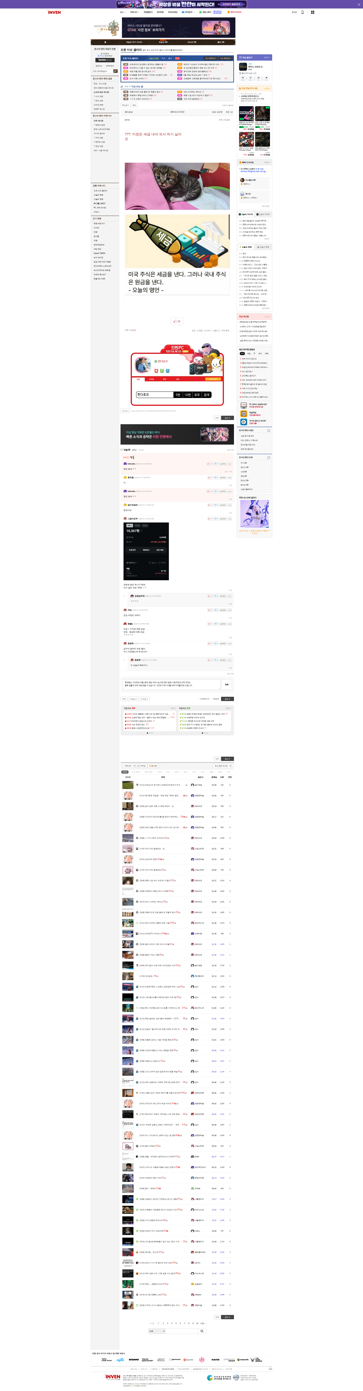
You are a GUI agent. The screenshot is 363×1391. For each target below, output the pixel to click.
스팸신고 (216, 330)
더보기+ (173, 708)
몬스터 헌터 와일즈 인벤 (105, 49)
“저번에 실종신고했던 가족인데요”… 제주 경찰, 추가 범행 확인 (168, 1125)
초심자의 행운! (148, 859)
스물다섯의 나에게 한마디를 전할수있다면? (160, 1093)
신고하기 (207, 330)
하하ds (197, 1188)
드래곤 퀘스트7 (100, 274)
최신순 (141, 450)
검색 (115, 71)
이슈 (136, 772)
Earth (197, 1157)
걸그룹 (96, 236)
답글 (226, 471)
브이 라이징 (98, 257)
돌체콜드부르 (200, 1252)
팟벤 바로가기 (99, 223)
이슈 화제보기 (225, 58)
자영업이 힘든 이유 (150, 1178)
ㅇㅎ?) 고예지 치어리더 (152, 838)
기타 (228, 772)
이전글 (143, 699)
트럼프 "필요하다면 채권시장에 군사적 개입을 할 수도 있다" (167, 1029)
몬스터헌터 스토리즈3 (102, 266)
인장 (138, 379)
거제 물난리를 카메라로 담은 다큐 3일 (158, 997)
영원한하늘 (199, 795)
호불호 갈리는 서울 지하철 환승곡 (156, 1040)
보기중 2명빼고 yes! (151, 1295)
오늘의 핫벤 (98, 195)
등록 (226, 684)
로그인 (294, 12)
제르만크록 (199, 1093)
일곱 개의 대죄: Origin (102, 262)
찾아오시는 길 (216, 1369)
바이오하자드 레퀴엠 (102, 270)
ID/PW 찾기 (110, 66)
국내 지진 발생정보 (150, 870)
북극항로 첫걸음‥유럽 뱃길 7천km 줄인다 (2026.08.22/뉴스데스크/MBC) (173, 795)
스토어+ (267, 88)
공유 (194, 330)
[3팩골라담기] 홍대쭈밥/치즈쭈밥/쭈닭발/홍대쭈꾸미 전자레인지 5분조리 (255, 322)
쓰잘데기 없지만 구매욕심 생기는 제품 (158, 1199)
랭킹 (164, 379)
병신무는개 (199, 923)
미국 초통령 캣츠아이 (151, 1220)
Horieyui (198, 1295)
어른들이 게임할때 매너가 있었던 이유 (158, 1210)
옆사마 (197, 1263)
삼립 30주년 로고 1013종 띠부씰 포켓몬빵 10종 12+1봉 (255, 341)
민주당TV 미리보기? (151, 934)
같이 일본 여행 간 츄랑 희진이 (155, 806)
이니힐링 (162, 371)
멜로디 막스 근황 (149, 955)
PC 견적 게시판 (100, 208)
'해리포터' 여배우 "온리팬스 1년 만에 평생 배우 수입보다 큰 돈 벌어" (171, 1114)
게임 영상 (97, 249)
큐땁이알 (198, 1305)
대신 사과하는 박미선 (151, 902)
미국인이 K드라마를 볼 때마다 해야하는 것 (160, 817)
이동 (230, 471)
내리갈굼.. (147, 976)
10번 (187, 395)
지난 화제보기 (210, 58)
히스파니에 (199, 1273)
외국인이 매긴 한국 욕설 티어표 (155, 1103)
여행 (95, 240)
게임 (185, 772)
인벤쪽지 (156, 371)
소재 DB (244, 472)
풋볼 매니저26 (99, 279)
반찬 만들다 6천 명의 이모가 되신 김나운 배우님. (163, 827)
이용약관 (154, 1369)
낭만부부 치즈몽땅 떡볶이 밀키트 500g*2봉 (255, 336)
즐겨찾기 (154, 766)
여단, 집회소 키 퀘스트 (249, 440)
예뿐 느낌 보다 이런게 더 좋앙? (155, 880)
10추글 (142, 766)
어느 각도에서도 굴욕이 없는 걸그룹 (157, 1135)
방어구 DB (244, 467)
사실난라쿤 (199, 849)
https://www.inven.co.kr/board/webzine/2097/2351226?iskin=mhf (154, 411)
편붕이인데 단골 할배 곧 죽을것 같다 (158, 912)
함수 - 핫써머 (148, 1188)
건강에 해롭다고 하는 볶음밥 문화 (156, 1050)
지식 (194, 772)
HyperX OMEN (99, 253)
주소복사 (125, 411)
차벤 (95, 232)
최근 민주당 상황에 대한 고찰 (154, 923)
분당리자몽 (199, 1178)
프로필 (151, 379)
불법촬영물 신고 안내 (200, 1369)
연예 (149, 772)
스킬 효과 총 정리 (247, 436)
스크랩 (199, 330)
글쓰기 (227, 759)
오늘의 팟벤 (98, 199)
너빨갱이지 (199, 1199)
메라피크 (198, 806)
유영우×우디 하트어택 (151, 1231)
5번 (178, 395)
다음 (202, 1323)
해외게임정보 (99, 245)
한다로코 (128, 112)
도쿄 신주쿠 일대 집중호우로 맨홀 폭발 (158, 1072)
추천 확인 (225, 330)
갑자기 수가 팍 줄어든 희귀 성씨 (156, 1263)
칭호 (177, 379)
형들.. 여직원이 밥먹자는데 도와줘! (157, 1157)
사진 (202, 772)
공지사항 (229, 1369)
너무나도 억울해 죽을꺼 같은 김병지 (157, 1167)
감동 (220, 772)
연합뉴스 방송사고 (150, 1061)
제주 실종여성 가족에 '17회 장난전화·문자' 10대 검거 (164, 1082)
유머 (159, 772)
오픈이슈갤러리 (228, 105)
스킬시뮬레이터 (247, 489)
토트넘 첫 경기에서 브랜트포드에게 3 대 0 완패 (162, 785)
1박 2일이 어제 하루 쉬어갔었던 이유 (158, 965)
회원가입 (99, 66)
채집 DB (244, 476)
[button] (147, 733)
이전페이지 (204, 699)
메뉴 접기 (213, 379)
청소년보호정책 (183, 1369)
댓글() (227, 120)
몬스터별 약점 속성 (248, 445)
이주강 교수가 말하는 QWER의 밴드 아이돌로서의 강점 (165, 1305)
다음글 (132, 699)
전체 (125, 772)
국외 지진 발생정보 (150, 849)
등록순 (134, 450)
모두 (197, 395)
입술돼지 (198, 1284)
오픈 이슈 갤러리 (100, 191)
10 (197, 1323)
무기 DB (244, 463)
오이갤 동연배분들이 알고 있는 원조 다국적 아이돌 (163, 1241)
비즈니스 (144, 1369)
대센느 (197, 1231)
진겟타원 (198, 934)
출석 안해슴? (148, 1146)
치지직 (96, 228)
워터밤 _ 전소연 (149, 1252)
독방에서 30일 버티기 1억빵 (154, 891)
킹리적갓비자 (200, 1167)
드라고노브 (199, 1210)
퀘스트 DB (244, 485)
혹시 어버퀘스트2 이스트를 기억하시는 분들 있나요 (164, 1008)
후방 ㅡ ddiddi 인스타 (151, 1284)
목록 (220, 120)
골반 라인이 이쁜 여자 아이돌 (154, 944)
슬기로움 (198, 785)
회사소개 (133, 1369)
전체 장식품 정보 (247, 449)
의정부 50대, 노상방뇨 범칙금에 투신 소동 (160, 987)
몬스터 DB (244, 480)
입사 (197, 987)
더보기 (167, 371)
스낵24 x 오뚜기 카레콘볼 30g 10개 (253, 327)
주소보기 (125, 105)
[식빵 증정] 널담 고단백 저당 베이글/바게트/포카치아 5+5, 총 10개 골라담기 (255, 331)
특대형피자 (199, 976)
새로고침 (230, 450)
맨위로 (216, 699)
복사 (134, 105)
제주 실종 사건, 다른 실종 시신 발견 (157, 1273)
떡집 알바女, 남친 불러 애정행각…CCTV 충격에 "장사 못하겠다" (169, 1018)
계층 (211, 772)
